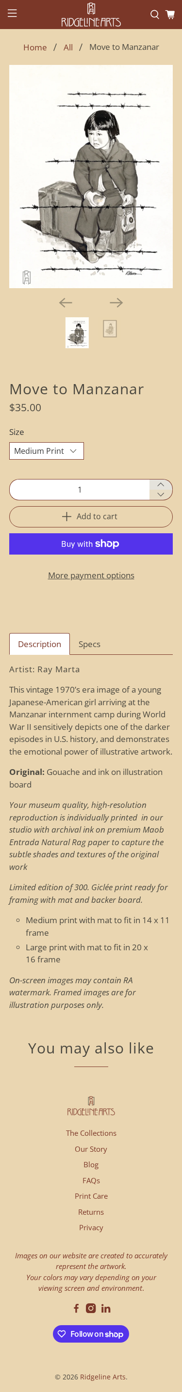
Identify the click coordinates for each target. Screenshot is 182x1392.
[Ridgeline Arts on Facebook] (76, 1310)
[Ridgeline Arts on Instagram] (91, 1310)
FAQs (91, 1180)
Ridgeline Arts (103, 1376)
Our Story (91, 1149)
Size (16, 431)
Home (35, 47)
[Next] (116, 302)
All (68, 47)
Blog (91, 1164)
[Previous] (65, 302)
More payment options (91, 575)
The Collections (91, 1133)
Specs (89, 644)
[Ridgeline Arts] (91, 14)
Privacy (91, 1227)
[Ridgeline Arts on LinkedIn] (106, 1310)
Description (39, 644)
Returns (91, 1212)
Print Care (91, 1196)
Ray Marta (58, 669)
